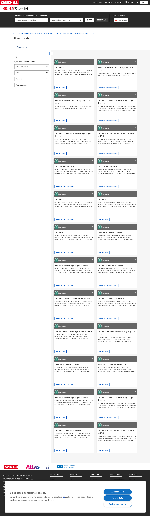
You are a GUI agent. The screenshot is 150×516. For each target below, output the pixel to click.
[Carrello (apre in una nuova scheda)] (137, 2)
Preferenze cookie (117, 504)
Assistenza (109, 2)
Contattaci (118, 2)
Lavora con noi (133, 479)
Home (71, 479)
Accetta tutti (117, 492)
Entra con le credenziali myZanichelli (31, 15)
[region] (75, 497)
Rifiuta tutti (118, 498)
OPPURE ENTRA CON (118, 16)
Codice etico (93, 479)
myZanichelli (97, 2)
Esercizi (21, 8)
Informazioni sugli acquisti (117, 479)
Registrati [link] (101, 20)
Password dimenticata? (76, 16)
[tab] (22, 47)
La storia (52, 479)
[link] (121, 20)
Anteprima (60, 87)
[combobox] (31, 66)
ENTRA (144, 2)
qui (63, 497)
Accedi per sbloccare (108, 87)
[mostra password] (80, 20)
